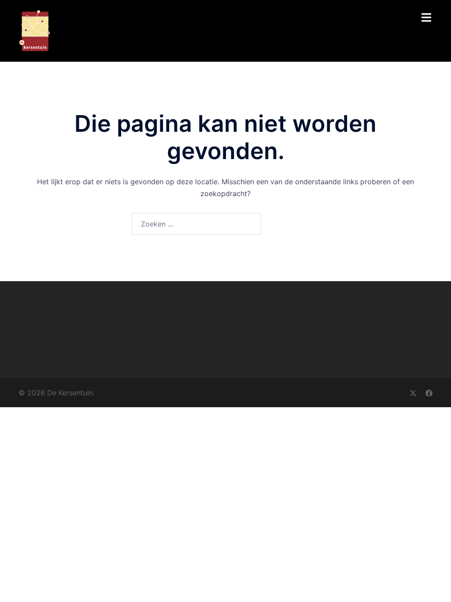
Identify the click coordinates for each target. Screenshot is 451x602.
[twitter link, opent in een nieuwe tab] (413, 392)
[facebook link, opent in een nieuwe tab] (429, 392)
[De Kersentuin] (34, 30)
